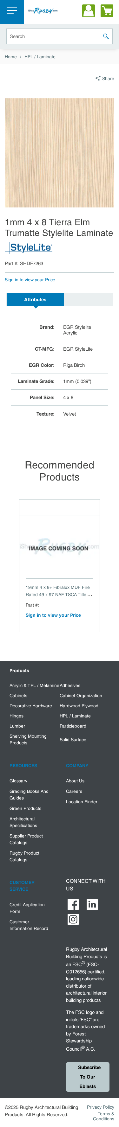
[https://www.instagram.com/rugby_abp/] (73, 919)
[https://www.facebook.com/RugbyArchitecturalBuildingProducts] (73, 904)
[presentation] (35, 299)
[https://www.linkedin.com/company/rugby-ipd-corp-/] (92, 904)
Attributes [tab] (35, 299)
